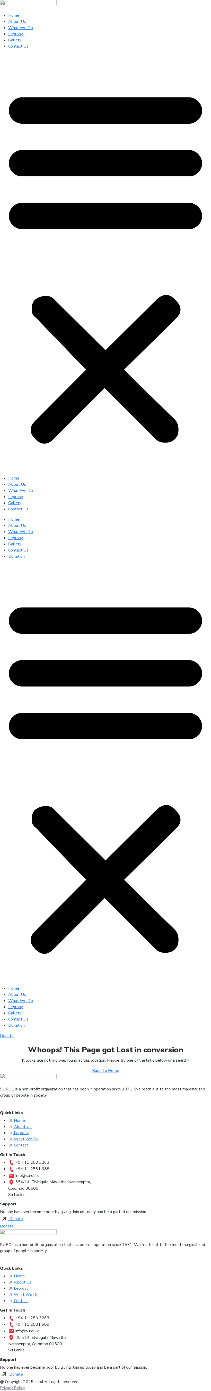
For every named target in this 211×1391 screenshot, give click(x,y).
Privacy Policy (12, 1388)
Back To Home (105, 1070)
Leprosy (15, 34)
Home (13, 15)
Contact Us (18, 46)
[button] (105, 264)
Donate (7, 1035)
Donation (16, 556)
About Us (17, 21)
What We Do (20, 28)
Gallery (14, 40)
